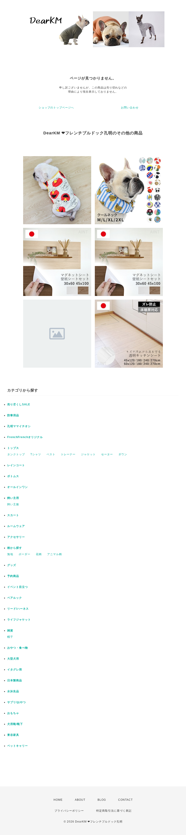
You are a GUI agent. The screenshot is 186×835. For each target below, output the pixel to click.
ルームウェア (16, 526)
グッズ (11, 565)
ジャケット (88, 454)
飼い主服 (13, 504)
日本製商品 (14, 680)
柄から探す (14, 547)
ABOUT (80, 799)
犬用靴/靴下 (15, 724)
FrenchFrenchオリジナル (25, 437)
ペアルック (14, 597)
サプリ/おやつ (16, 702)
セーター (107, 454)
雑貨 (10, 630)
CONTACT (125, 799)
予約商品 (13, 576)
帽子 (10, 636)
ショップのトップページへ (56, 107)
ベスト (50, 454)
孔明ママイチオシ (19, 426)
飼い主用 (13, 498)
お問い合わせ (130, 107)
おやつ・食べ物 (17, 647)
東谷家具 (13, 734)
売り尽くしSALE (18, 404)
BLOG (102, 799)
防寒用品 (13, 415)
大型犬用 (13, 658)
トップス (13, 448)
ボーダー (24, 554)
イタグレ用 (14, 669)
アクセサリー (16, 537)
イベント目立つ (17, 587)
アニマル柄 (54, 554)
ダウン (122, 454)
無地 (10, 554)
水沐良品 (13, 691)
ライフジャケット (19, 619)
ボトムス (13, 476)
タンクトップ (16, 454)
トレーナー (68, 454)
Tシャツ (35, 454)
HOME (58, 799)
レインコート (16, 465)
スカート (13, 515)
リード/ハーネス (18, 608)
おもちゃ (13, 713)
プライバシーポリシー (69, 810)
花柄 (39, 554)
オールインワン (17, 487)
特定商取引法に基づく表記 (114, 810)
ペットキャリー (17, 745)
